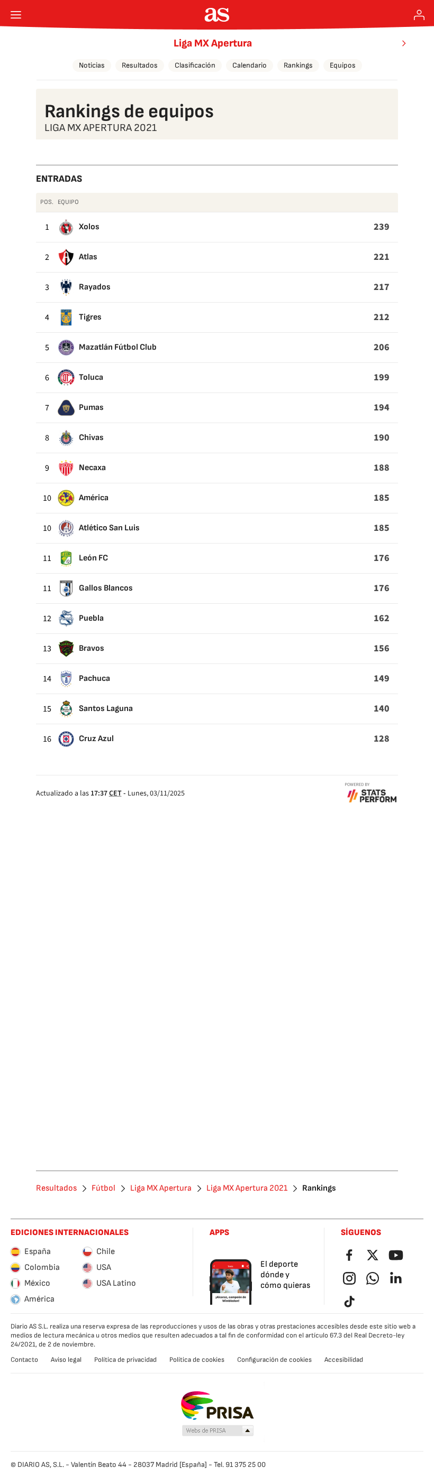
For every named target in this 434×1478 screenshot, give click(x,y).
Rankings (298, 65)
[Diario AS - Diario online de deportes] (217, 15)
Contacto (24, 1359)
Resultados (140, 65)
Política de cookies (196, 1359)
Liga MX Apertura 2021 (246, 1188)
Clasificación (195, 65)
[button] (218, 1431)
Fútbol (103, 1188)
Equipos (343, 65)
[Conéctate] (419, 14)
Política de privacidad (125, 1359)
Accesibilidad (343, 1359)
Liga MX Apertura (213, 43)
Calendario (249, 65)
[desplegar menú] (15, 14)
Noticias (92, 65)
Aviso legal (66, 1359)
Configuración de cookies (274, 1359)
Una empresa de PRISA (217, 1405)
